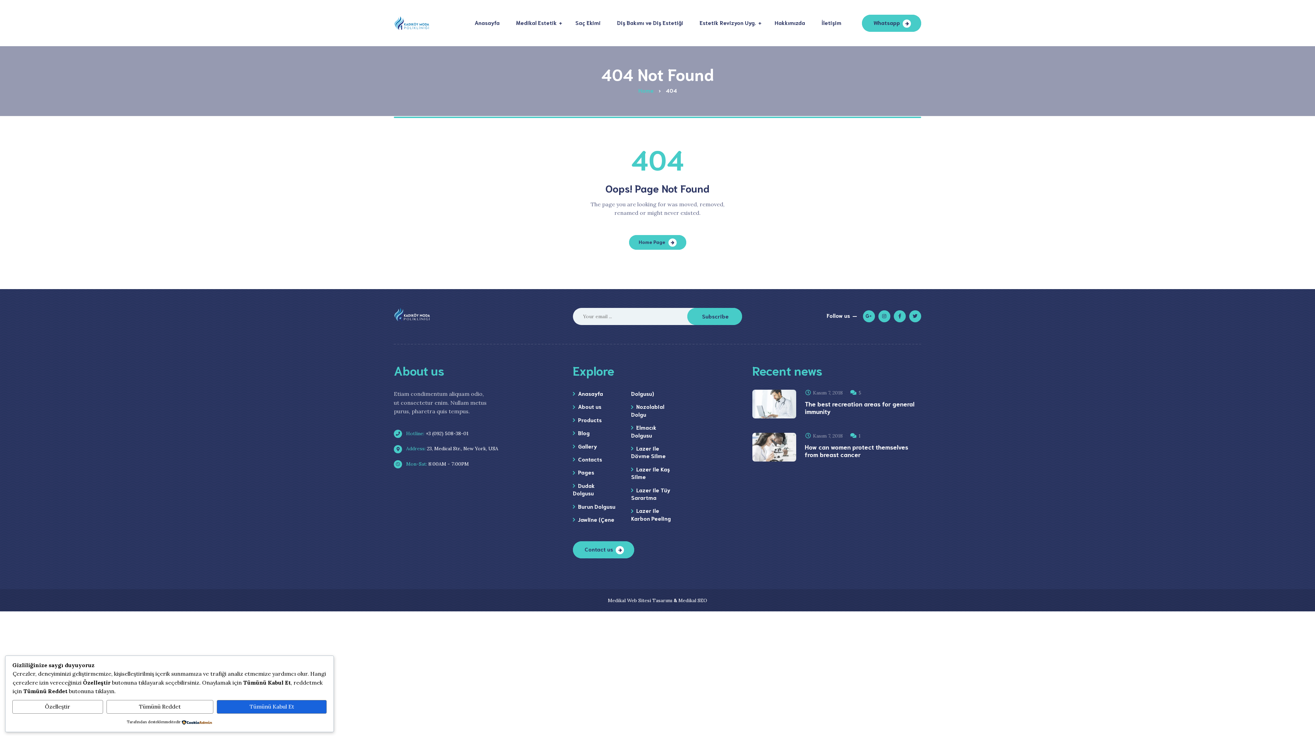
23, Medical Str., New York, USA (451, 448)
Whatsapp (887, 22)
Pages (586, 472)
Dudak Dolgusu (584, 489)
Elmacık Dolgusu (643, 431)
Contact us (599, 549)
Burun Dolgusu (596, 506)
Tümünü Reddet (160, 706)
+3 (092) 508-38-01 (436, 433)
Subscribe (715, 316)
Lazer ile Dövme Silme (648, 451)
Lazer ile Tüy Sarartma (650, 493)
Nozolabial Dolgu (647, 410)
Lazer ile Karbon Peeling (651, 514)
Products (590, 419)
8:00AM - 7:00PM (437, 464)
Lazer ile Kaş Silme (650, 472)
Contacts (590, 459)
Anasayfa (590, 393)
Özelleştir (57, 706)
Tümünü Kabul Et (272, 706)
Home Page (652, 242)
